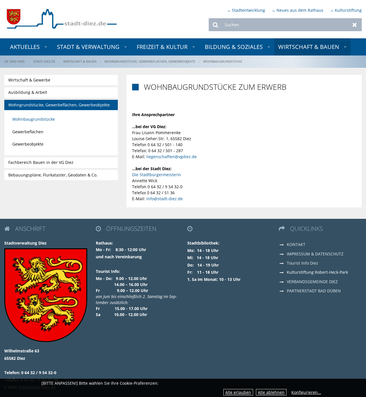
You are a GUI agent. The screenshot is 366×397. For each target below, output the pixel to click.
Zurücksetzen (355, 24)
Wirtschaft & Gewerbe (29, 80)
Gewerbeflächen (27, 131)
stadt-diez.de (44, 61)
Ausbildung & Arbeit (27, 92)
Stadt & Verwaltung (88, 47)
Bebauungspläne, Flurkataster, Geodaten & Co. (53, 175)
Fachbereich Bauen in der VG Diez (40, 162)
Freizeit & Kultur (162, 47)
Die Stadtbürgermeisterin (156, 174)
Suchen (216, 24)
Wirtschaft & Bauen (308, 47)
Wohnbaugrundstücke (222, 61)
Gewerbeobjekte (27, 144)
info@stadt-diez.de (164, 198)
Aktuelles (25, 47)
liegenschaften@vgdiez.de (171, 156)
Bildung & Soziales (234, 47)
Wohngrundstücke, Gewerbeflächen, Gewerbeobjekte (149, 61)
